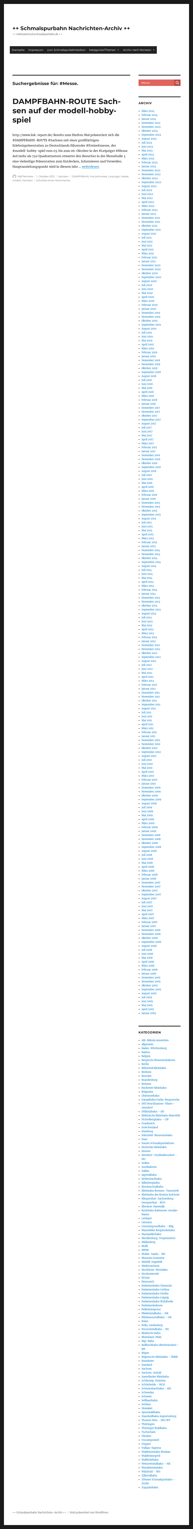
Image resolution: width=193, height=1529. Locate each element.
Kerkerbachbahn (152, 1178)
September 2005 (151, 989)
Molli (145, 1246)
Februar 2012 (149, 684)
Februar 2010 (149, 779)
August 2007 (149, 898)
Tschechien (149, 1432)
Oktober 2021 (149, 225)
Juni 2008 (147, 858)
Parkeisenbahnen (152, 1305)
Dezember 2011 (151, 692)
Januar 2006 (149, 973)
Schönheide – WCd (153, 1384)
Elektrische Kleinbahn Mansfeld (161, 1115)
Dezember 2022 (151, 170)
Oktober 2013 (149, 605)
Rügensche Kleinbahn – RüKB (160, 1356)
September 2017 (151, 419)
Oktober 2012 (149, 653)
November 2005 (151, 981)
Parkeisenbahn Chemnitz (157, 1285)
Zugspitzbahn (150, 1487)
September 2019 (151, 324)
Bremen (146, 1083)
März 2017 (148, 443)
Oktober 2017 (149, 415)
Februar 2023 (149, 162)
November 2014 (151, 554)
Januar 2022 (149, 214)
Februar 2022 (150, 210)
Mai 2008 (147, 862)
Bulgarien (147, 1091)
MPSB (145, 1250)
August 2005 (149, 993)
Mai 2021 (147, 245)
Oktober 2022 (150, 178)
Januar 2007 (149, 926)
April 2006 (148, 961)
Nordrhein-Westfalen (155, 1269)
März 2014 (148, 585)
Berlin (145, 1064)
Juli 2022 (147, 190)
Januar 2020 (149, 309)
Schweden (148, 1392)
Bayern (146, 1052)
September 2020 (151, 277)
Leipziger (114, 176)
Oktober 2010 (149, 748)
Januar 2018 (149, 403)
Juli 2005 (147, 997)
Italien (145, 1171)
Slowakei (147, 1408)
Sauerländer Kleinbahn (155, 1376)
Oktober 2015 (149, 510)
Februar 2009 (150, 827)
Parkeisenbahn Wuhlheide (157, 1301)
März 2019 (148, 348)
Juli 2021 (147, 237)
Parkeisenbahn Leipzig (155, 1297)
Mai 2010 (147, 767)
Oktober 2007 (150, 890)
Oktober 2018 (149, 368)
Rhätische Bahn (151, 1333)
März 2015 (148, 538)
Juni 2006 (147, 953)
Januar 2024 (149, 119)
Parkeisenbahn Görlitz (155, 1293)
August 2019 (149, 328)
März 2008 (148, 870)
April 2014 (148, 582)
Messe (125, 176)
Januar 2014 (149, 593)
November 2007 (151, 886)
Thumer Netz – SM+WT (156, 1420)
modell (16, 180)
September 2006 (151, 942)
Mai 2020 (147, 293)
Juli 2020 (147, 285)
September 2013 (151, 609)
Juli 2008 (147, 855)
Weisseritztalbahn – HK (156, 1463)
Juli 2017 (147, 427)
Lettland (147, 1218)
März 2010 (148, 775)
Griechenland (150, 1127)
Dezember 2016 (151, 455)
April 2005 (148, 1009)
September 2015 (151, 514)
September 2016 (151, 467)
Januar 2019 (149, 356)
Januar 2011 (148, 736)
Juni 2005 (147, 1001)
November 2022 (151, 174)
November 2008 (151, 839)
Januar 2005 (149, 1013)
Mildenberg (148, 1242)
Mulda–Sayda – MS (153, 1254)
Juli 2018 (147, 380)
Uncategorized (150, 1440)
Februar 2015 (149, 542)
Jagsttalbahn (149, 1174)
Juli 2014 (147, 570)
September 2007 (151, 894)
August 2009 (149, 803)
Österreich (148, 1281)
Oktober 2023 (150, 130)
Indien (145, 1163)
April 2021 (148, 249)
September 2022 (151, 182)
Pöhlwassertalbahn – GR (157, 1317)
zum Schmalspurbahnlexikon (66, 50)
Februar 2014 (149, 589)
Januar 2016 (149, 498)
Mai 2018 (147, 388)
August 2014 (149, 566)
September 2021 (151, 229)
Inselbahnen (149, 1167)
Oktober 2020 (150, 273)
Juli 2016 (147, 475)
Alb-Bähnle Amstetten (155, 1040)
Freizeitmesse (98, 176)
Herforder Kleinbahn (154, 1147)
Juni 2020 (147, 289)
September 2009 (151, 799)
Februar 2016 (149, 494)
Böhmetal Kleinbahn (154, 1068)
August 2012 (149, 661)
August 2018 (149, 376)
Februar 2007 (150, 922)
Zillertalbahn (149, 1475)
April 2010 (148, 771)
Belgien (146, 1056)
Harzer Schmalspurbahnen (158, 1143)
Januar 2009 (149, 831)
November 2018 (151, 364)
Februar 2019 (149, 352)
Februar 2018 (149, 400)
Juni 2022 (147, 194)
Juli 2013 (147, 617)
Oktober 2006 (150, 938)
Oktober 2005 (150, 985)
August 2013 (149, 613)
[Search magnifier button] (177, 83)
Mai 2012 (147, 673)
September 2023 (151, 134)
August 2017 (149, 423)
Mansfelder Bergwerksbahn (158, 1230)
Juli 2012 (147, 665)
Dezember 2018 (151, 360)
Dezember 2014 (151, 550)
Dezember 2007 (151, 882)
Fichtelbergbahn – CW (155, 1119)
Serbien (146, 1404)
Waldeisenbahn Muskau (156, 1451)
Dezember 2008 (151, 835)
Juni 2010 (147, 764)
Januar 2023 (149, 166)
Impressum (35, 50)
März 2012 (148, 680)
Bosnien (147, 1076)
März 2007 (148, 918)
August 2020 (149, 281)
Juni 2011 (147, 716)
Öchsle (146, 1277)
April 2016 (148, 487)
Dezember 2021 (151, 218)
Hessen (146, 1151)
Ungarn (146, 1444)
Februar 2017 (149, 447)
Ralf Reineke (25, 176)
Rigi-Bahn (148, 1341)
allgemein (147, 1044)
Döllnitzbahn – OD (153, 1111)
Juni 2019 (147, 336)
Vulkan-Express (151, 1447)
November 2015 (151, 506)
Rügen (145, 1353)
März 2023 (148, 158)
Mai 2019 (147, 340)
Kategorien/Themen (102, 50)
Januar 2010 (149, 783)
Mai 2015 (147, 530)
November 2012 (151, 649)
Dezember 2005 (151, 977)
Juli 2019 (147, 332)
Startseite (18, 50)
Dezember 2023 (151, 123)
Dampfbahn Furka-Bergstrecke (160, 1099)
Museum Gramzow (153, 1258)
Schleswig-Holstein (154, 1380)
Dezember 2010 (151, 740)
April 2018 (148, 392)
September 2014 (151, 562)
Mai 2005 (147, 1005)
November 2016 (151, 459)
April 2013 (147, 629)
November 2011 (151, 696)
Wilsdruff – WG (151, 1471)
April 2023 (148, 154)
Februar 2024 (150, 115)
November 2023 (151, 127)
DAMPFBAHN (80, 176)
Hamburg (147, 1131)
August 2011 (149, 708)
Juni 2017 (147, 431)
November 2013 (151, 601)
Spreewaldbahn (151, 1412)
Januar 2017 (149, 451)
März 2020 (148, 301)
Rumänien (148, 1360)
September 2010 (151, 752)
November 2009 (151, 791)
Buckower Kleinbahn (154, 1087)
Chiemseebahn (150, 1095)
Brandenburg (150, 1080)
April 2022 (148, 202)
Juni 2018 (147, 384)
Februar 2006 (150, 969)
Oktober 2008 (150, 843)
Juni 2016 (147, 479)
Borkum (146, 1072)
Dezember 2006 (151, 930)
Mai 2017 (147, 435)
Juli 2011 (146, 712)
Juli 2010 (147, 760)
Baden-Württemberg (154, 1048)
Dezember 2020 (151, 265)
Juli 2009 (147, 807)
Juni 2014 (147, 574)
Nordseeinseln (150, 1273)
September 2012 (151, 657)
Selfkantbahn (150, 1400)
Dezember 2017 (151, 407)
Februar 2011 (149, 732)
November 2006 (151, 934)
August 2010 (149, 756)
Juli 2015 (147, 522)
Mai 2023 (147, 150)
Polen (145, 1321)
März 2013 (148, 633)
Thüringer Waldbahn (154, 1428)
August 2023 (149, 138)
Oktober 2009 (150, 795)
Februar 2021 (149, 257)
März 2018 (148, 396)
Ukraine (146, 1436)
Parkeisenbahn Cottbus (155, 1289)
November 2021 (151, 221)
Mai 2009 (147, 815)
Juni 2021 (147, 241)
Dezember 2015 (151, 502)
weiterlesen (90, 166)
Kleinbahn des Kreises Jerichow (160, 1194)
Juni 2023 (147, 146)
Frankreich (148, 1123)
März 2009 (148, 823)
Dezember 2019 (151, 312)
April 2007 (148, 914)
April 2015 (148, 534)
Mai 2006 (147, 957)
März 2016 (148, 491)
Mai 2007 (147, 910)
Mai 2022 (147, 198)
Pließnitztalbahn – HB (155, 1313)
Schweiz (147, 1396)
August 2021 (149, 233)
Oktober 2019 (150, 320)
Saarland (147, 1364)
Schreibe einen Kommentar (53, 180)
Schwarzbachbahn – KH (156, 1388)
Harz (144, 1139)
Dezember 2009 (151, 787)
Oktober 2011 (149, 700)
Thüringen (148, 1424)
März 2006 (148, 965)
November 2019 (151, 316)
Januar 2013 (148, 641)
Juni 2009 (147, 811)
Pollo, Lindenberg (152, 1325)
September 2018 (151, 372)
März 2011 (148, 728)
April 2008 (148, 866)
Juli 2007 (147, 902)
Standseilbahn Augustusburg (159, 1416)
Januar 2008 (149, 878)
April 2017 (148, 439)
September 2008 (151, 847)
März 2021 (148, 253)
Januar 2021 (149, 261)
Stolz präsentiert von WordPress (89, 1512)
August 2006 (149, 946)
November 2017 (151, 411)
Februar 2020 (150, 305)
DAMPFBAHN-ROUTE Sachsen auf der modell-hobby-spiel (66, 110)
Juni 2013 (147, 621)
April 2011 (147, 724)
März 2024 (148, 111)
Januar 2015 (149, 546)
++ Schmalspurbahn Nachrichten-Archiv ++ (71, 28)
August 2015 (149, 518)
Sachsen (63, 176)
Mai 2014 (147, 578)
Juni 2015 (147, 526)
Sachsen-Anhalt (151, 1372)
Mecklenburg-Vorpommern (158, 1238)
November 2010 (151, 744)
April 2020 (148, 297)
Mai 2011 (147, 720)
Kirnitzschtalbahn (152, 1186)
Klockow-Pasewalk (153, 1206)
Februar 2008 (150, 874)
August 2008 (149, 851)
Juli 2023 (147, 142)
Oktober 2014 (149, 558)
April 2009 (148, 819)
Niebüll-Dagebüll (152, 1262)
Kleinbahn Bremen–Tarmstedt (160, 1190)
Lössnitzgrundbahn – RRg (158, 1226)
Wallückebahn (150, 1459)
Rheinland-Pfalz (151, 1337)
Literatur (147, 1222)
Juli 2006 (147, 950)
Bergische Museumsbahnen (158, 1060)
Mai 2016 (147, 483)
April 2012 (148, 676)
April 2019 (148, 344)
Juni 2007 (147, 906)
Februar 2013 (149, 637)
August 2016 (149, 471)
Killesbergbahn (151, 1182)
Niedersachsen (150, 1265)
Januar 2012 (149, 688)
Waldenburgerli (151, 1455)
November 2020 (151, 269)
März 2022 (148, 206)
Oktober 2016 (150, 463)
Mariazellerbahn (151, 1234)
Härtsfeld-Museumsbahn (157, 1135)
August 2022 (149, 186)
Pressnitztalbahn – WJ (155, 1329)
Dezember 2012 (151, 645)
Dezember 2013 (151, 597)
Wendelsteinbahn (152, 1467)
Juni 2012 (147, 669)
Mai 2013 (147, 625)
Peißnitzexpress (151, 1309)
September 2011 (151, 704)
